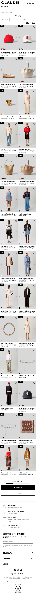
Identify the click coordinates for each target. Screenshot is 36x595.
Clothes (5, 19)
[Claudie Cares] (18, 588)
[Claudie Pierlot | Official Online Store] (10, 2)
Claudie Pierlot (5, 12)
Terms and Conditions (9, 577)
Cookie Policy (28, 577)
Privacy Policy (20, 577)
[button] (27, 2)
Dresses (26, 19)
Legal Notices (25, 578)
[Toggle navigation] (33, 3)
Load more (18, 487)
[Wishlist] (16, 27)
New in (15, 19)
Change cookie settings (14, 578)
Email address (7, 541)
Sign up (32, 542)
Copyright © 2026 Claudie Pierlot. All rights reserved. (18, 581)
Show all (18, 493)
